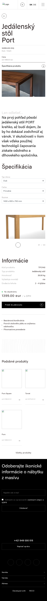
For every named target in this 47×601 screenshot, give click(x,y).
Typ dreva (6, 177)
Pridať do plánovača (13, 304)
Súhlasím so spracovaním (23, 501)
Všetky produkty (23, 452)
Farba (4, 187)
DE (34, 4)
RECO (31, 590)
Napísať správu (23, 546)
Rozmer (5, 197)
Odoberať (23, 508)
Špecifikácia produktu (11, 65)
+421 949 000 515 (23, 540)
